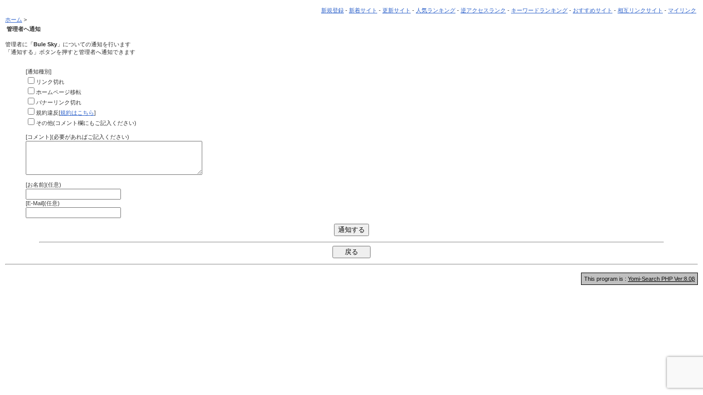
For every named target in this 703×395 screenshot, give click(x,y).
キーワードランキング (539, 10)
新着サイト (363, 10)
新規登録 (332, 10)
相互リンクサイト (640, 10)
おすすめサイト (592, 10)
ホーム (13, 19)
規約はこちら (77, 113)
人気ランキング (435, 10)
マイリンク (682, 10)
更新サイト (396, 10)
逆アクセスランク (483, 10)
